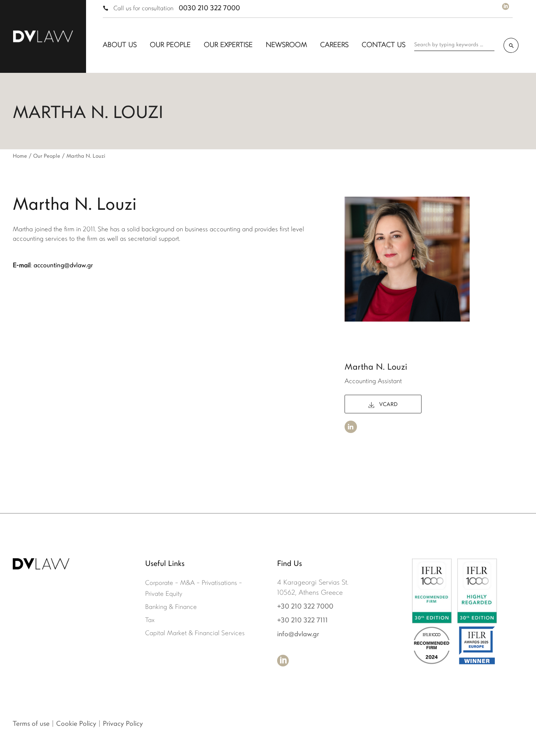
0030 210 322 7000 (209, 8)
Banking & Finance (171, 607)
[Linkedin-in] (351, 427)
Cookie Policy (76, 724)
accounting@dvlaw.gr (63, 266)
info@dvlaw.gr (298, 634)
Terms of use (31, 724)
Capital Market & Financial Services (195, 633)
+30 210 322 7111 (302, 620)
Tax (150, 620)
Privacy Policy (123, 724)
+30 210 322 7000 (305, 606)
